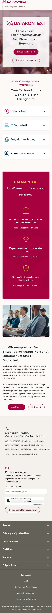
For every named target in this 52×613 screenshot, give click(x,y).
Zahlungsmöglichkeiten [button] (26, 533)
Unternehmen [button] (26, 541)
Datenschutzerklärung (26, 593)
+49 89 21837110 (12, 445)
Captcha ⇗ (38, 504)
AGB (26, 581)
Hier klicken (27, 501)
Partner (34, 407)
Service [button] (26, 525)
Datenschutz (19, 111)
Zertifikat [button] (26, 549)
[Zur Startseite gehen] (15, 1)
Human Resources (22, 154)
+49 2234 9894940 (12, 441)
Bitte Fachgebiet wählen (15, 6)
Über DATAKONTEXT (24, 60)
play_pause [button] (49, 70)
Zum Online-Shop (24, 51)
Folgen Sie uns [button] (26, 565)
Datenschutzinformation (26, 599)
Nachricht (33, 454)
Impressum (26, 575)
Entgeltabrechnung (23, 139)
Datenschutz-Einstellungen (26, 587)
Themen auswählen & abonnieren (22, 510)
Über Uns (15, 407)
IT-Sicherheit (19, 125)
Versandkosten (34, 609)
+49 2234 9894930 (12, 449)
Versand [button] (26, 557)
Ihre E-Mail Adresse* (13, 486)
